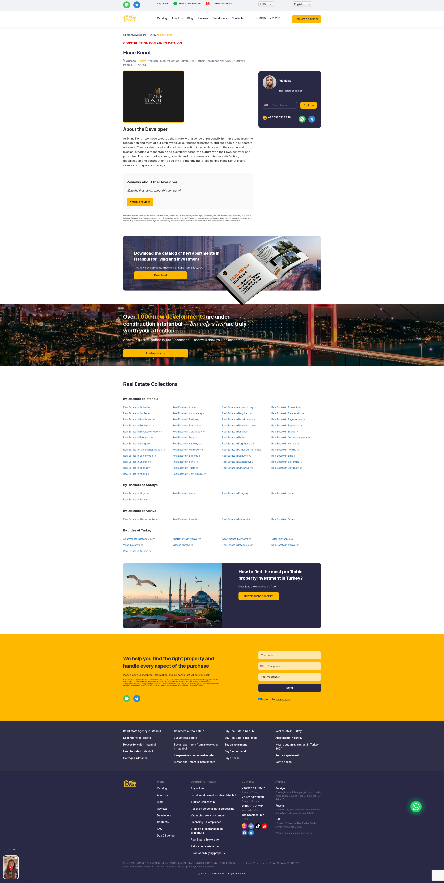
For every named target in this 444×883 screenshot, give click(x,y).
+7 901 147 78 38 (253, 797)
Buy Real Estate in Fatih (239, 731)
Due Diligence (165, 835)
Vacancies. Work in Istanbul (208, 815)
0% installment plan (190, 3)
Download (160, 275)
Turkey (152, 34)
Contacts (237, 18)
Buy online (162, 3)
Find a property (155, 353)
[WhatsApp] (416, 806)
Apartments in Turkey (288, 737)
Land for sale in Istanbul (138, 751)
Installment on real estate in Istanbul (213, 795)
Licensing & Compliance (206, 822)
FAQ (159, 828)
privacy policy (283, 699)
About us (177, 18)
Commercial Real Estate (189, 731)
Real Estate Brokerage (205, 839)
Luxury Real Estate (185, 737)
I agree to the (275, 699)
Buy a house (232, 758)
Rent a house (283, 762)
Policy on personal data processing (212, 808)
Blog (190, 18)
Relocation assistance (205, 846)
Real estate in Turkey (288, 731)
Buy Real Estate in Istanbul (241, 737)
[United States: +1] (267, 105)
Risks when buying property (208, 853)
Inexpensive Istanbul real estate (194, 755)
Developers (220, 18)
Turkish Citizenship (203, 802)
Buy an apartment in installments (194, 762)
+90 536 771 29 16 (270, 18)
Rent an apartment (287, 755)
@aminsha (306, 833)
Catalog (162, 18)
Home (126, 34)
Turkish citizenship (222, 3)
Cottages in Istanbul (135, 758)
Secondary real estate (137, 737)
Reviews (203, 18)
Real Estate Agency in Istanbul (142, 731)
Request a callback (306, 19)
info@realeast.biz (253, 815)
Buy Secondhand (235, 751)
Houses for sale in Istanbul (139, 744)
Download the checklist (258, 596)
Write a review (140, 202)
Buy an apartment (236, 744)
